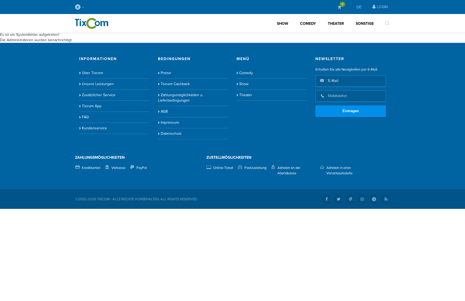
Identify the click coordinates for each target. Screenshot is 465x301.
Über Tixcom (92, 73)
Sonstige (365, 23)
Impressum (170, 122)
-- (82, 7)
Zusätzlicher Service (98, 95)
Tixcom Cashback (175, 84)
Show (282, 23)
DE (359, 7)
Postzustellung (255, 168)
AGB (164, 111)
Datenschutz (171, 133)
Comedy (308, 23)
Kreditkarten (91, 168)
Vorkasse (118, 168)
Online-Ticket (223, 168)
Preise (166, 73)
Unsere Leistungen (98, 84)
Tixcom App (91, 106)
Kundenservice (94, 128)
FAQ (85, 117)
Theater (336, 23)
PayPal (141, 168)
